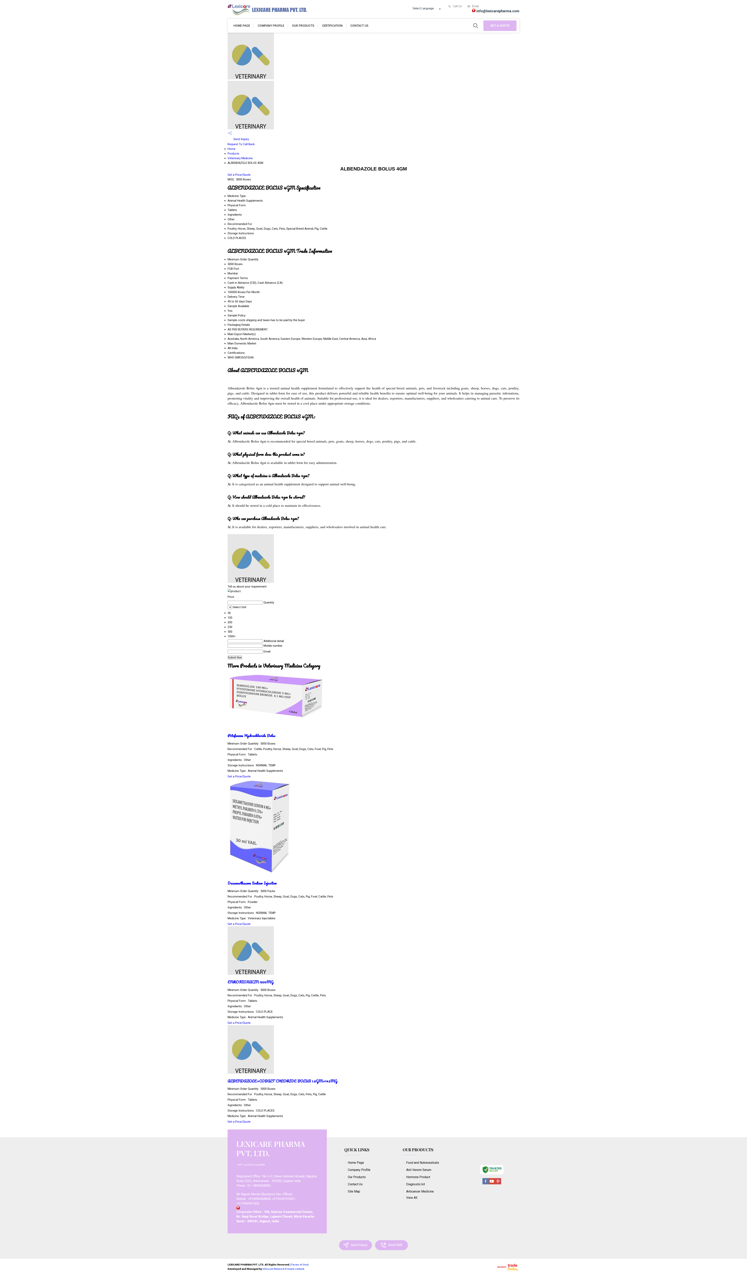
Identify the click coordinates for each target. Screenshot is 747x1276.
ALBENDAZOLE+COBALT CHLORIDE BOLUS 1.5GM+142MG (282, 1081)
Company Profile (271, 25)
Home (231, 149)
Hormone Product (418, 1177)
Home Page (241, 25)
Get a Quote (500, 25)
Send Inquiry (241, 139)
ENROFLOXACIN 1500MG (251, 982)
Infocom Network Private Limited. (284, 1268)
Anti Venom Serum (418, 1170)
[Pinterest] (498, 1184)
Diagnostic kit (415, 1184)
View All (411, 1198)
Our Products (303, 25)
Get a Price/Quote (239, 175)
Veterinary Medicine (240, 158)
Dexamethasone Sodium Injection (252, 883)
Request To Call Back (241, 144)
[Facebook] (485, 1184)
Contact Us (359, 25)
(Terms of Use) (299, 1264)
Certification (332, 25)
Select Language (423, 8)
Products (233, 153)
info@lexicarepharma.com (497, 11)
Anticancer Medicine (420, 1191)
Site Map (354, 1191)
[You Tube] (492, 1184)
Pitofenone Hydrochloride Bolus (251, 735)
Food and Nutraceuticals (422, 1162)
